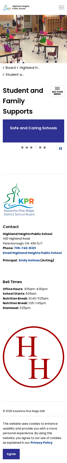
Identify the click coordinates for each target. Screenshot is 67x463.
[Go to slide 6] (45, 147)
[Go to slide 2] (27, 147)
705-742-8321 (25, 248)
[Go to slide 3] (31, 147)
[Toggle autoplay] (60, 148)
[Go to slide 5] (40, 147)
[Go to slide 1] (22, 147)
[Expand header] (61, 7)
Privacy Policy (41, 442)
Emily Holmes (29, 260)
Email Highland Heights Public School (32, 253)
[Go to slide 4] (35, 147)
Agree (11, 454)
